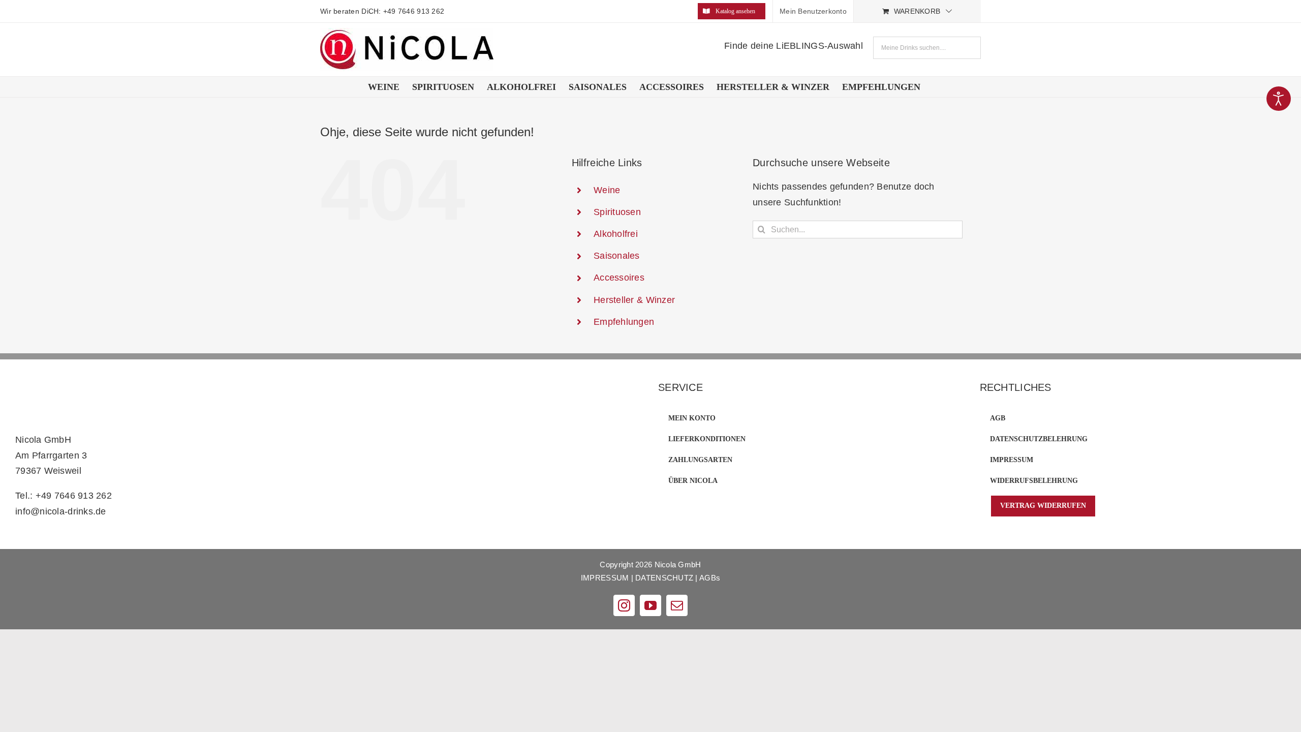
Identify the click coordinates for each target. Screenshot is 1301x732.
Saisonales (617, 256)
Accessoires (619, 277)
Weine (607, 190)
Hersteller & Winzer (634, 300)
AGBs (709, 577)
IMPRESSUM (605, 577)
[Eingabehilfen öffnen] (1278, 98)
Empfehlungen (624, 322)
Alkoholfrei (616, 234)
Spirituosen (617, 212)
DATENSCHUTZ (664, 577)
